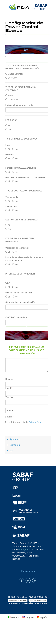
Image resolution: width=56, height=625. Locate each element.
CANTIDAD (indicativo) (16, 317)
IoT (11, 450)
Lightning (15, 445)
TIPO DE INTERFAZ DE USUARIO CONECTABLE (20, 89)
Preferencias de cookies (21, 603)
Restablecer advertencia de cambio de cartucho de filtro (24, 259)
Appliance (15, 439)
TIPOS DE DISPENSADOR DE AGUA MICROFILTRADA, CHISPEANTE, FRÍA (22, 67)
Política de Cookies (38, 600)
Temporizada (11, 197)
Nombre (9, 379)
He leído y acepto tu (24, 422)
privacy (9, 416)
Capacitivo (13, 99)
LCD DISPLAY (11, 120)
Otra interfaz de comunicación (20, 302)
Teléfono (9, 397)
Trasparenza (41, 603)
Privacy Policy (35, 422)
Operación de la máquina (17, 247)
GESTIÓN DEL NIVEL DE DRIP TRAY (21, 219)
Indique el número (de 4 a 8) (19, 105)
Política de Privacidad (17, 600)
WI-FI (7, 283)
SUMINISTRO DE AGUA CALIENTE (20, 168)
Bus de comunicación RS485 (18, 292)
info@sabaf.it (26, 549)
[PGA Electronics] (28, 7)
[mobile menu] (52, 6)
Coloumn (12, 77)
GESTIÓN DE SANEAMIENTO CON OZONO (25, 177)
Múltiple (9, 154)
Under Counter (15, 74)
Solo (7, 145)
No (9, 129)
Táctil (10, 95)
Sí (8, 125)
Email (8, 388)
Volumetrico (11, 206)
